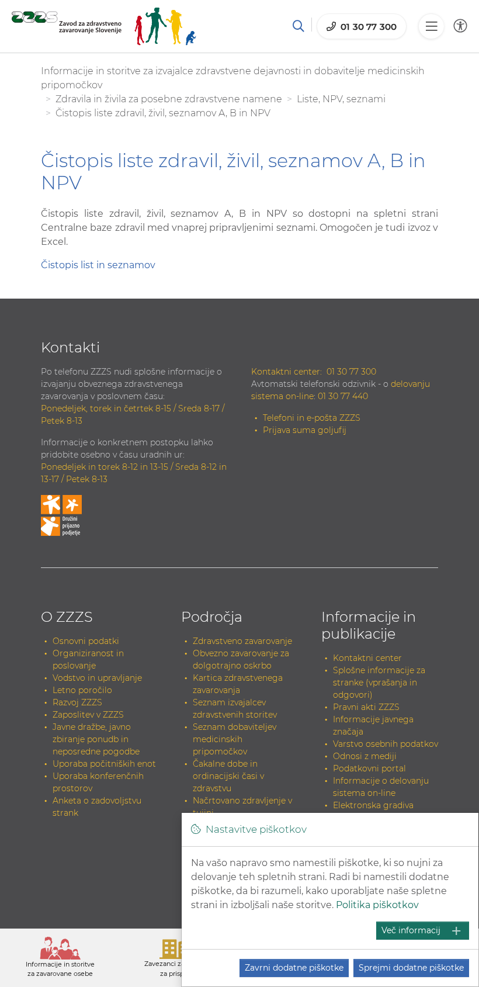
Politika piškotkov (377, 904)
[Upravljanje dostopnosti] (460, 26)
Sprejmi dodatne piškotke (411, 967)
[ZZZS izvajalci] (104, 26)
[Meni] (431, 26)
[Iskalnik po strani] (298, 26)
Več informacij (410, 930)
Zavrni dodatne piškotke (294, 967)
